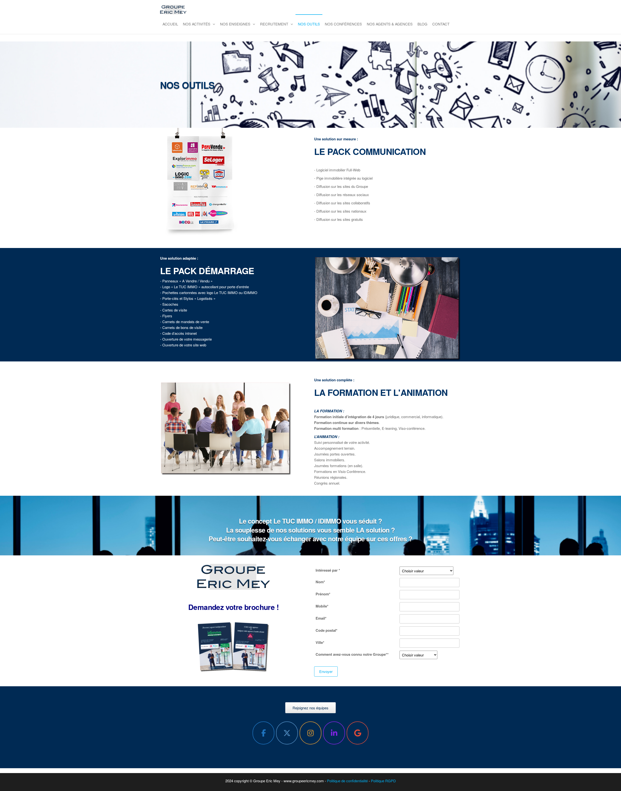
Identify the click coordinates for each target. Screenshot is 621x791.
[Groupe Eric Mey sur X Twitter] (287, 732)
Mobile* (322, 606)
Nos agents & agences (390, 23)
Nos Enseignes (235, 23)
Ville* (320, 642)
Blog (422, 23)
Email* (321, 618)
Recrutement (274, 23)
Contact (440, 23)
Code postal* (326, 630)
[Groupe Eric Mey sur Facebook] (263, 732)
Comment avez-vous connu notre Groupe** (352, 654)
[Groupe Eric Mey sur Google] (357, 732)
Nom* (320, 581)
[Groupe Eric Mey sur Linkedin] (334, 732)
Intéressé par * (328, 570)
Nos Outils (309, 23)
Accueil (170, 23)
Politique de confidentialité (347, 780)
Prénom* (323, 594)
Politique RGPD (383, 780)
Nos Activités (196, 23)
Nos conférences (343, 23)
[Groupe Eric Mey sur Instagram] (310, 732)
